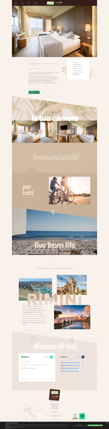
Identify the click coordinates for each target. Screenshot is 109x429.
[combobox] (106, 422)
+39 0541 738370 (55, 411)
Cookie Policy (48, 414)
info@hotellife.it (54, 412)
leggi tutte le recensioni (25, 378)
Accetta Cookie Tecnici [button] (79, 425)
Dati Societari (61, 414)
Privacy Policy (54, 414)
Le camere (30, 59)
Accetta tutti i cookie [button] (95, 425)
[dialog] (54, 425)
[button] (37, 427)
